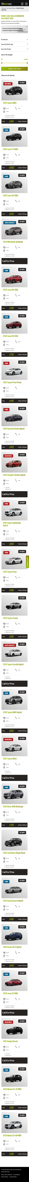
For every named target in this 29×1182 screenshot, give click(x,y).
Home (3, 8)
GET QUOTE (22, 83)
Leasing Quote (27, 562)
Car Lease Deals (10, 8)
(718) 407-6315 (22, 3)
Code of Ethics (13, 1176)
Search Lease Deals (14, 69)
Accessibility (16, 1174)
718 (6, 3)
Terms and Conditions (6, 1174)
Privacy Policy (4, 1176)
